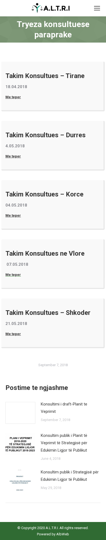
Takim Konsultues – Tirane (45, 76)
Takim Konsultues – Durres (45, 135)
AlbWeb (62, 534)
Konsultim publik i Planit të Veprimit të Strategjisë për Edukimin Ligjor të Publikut (64, 443)
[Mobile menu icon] (97, 8)
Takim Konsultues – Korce (44, 194)
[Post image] (20, 413)
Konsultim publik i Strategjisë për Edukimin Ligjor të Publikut (70, 476)
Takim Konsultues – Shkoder (48, 313)
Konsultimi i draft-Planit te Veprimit (64, 408)
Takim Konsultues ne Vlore (45, 253)
